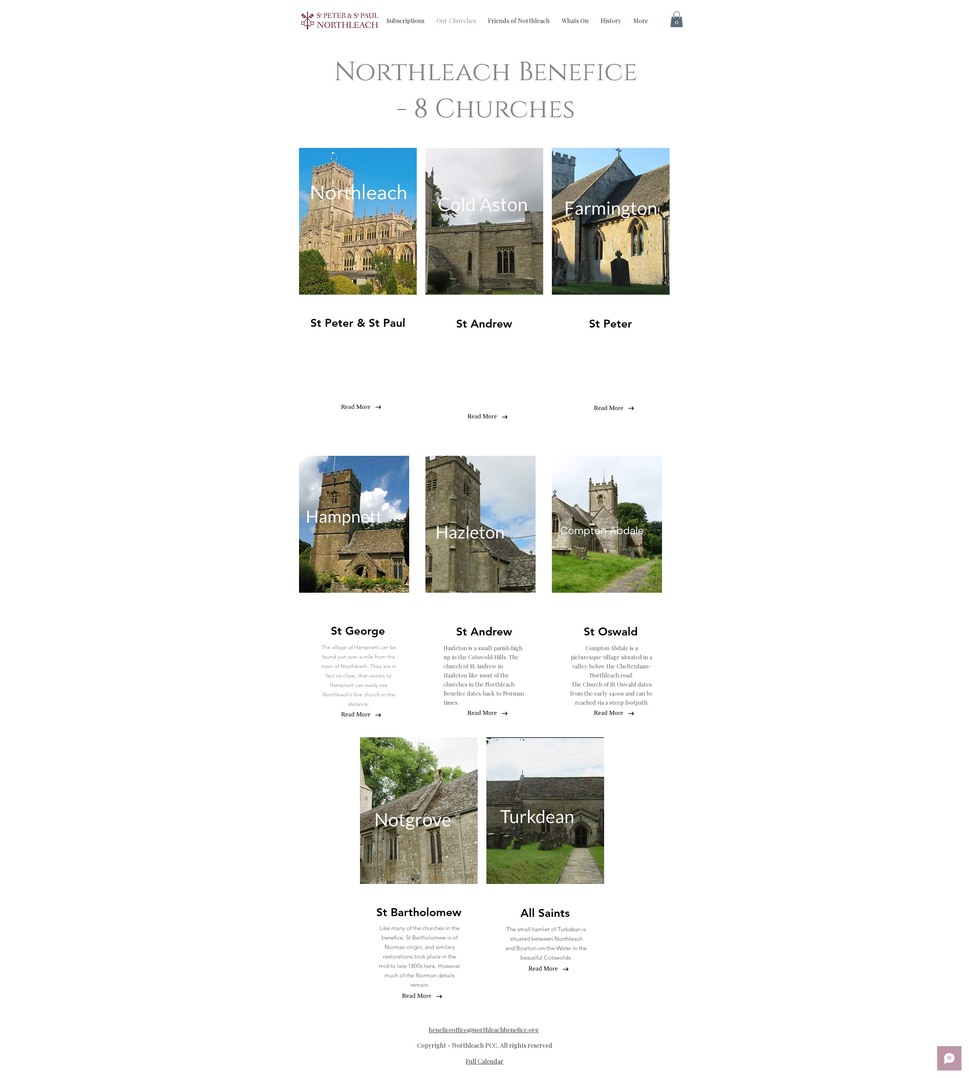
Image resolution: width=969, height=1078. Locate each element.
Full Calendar (484, 1061)
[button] (676, 19)
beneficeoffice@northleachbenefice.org (484, 1030)
